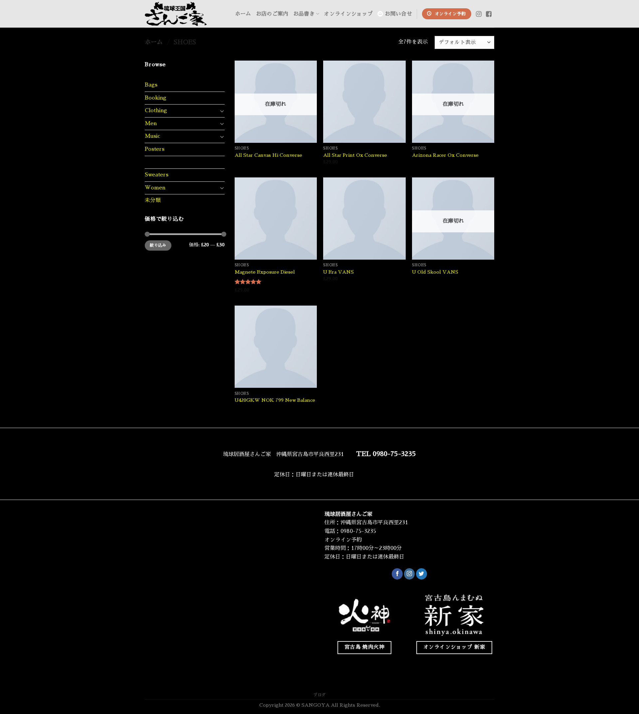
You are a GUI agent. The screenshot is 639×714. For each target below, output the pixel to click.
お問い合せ (398, 14)
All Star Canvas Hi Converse (268, 155)
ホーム (243, 14)
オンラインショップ (348, 14)
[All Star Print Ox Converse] (364, 102)
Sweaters (156, 174)
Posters (154, 149)
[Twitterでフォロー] (421, 574)
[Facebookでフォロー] (397, 574)
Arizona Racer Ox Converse (445, 155)
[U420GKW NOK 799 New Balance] (276, 347)
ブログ (319, 695)
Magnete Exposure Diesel (265, 272)
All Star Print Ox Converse (355, 155)
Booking (155, 98)
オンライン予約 (343, 540)
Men (151, 123)
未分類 (153, 200)
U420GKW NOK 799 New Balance (275, 400)
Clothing (156, 110)
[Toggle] (222, 111)
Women (155, 187)
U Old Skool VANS (435, 272)
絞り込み (158, 245)
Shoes (152, 162)
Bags (151, 85)
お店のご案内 (272, 14)
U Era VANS (338, 272)
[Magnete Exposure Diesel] (276, 218)
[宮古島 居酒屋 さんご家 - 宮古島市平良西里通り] (178, 14)
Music (152, 136)
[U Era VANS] (364, 218)
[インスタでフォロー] (409, 574)
